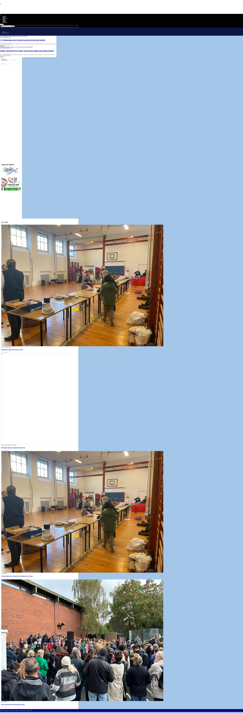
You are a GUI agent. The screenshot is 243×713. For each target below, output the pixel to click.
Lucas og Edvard (4, 42)
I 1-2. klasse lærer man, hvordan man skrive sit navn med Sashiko (22, 40)
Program (5, 22)
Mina (2, 53)
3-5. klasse (3, 346)
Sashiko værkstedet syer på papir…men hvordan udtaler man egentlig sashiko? (27, 51)
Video (4, 19)
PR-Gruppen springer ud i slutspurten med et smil (13, 447)
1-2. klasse (2, 37)
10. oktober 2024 (10, 42)
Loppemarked (8, 346)
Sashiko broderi (8, 37)
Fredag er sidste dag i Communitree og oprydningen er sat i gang (17, 576)
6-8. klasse (3, 444)
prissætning (8, 168)
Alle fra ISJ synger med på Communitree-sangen (13, 704)
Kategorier (3, 58)
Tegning (4, 20)
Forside (4, 16)
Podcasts (5, 18)
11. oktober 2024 (5, 352)
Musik (4, 21)
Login (4, 17)
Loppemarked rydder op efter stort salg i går (12, 349)
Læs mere (2, 45)
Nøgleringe (8, 170)
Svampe (5, 169)
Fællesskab (12, 171)
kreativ (11, 170)
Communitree (8, 444)
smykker (4, 171)
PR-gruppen (14, 444)
